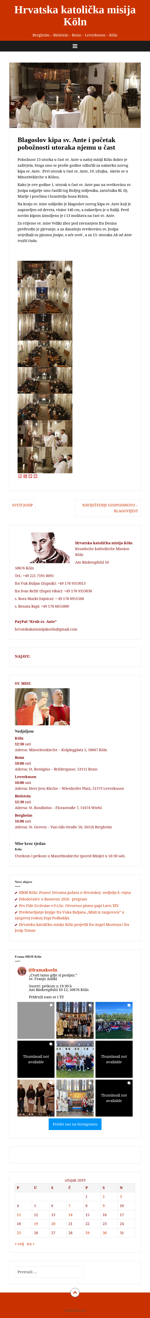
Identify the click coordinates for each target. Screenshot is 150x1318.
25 (19, 1232)
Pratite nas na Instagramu (75, 1124)
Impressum (59, 1302)
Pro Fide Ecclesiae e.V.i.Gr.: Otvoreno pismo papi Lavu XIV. (69, 905)
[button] (36, 1020)
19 (36, 1223)
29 (87, 1232)
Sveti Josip (22, 505)
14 (70, 1214)
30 (105, 1232)
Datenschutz (77, 1302)
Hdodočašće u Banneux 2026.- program (53, 899)
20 (53, 1223)
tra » (30, 1243)
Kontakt (93, 1302)
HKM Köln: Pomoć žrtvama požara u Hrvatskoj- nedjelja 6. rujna (75, 892)
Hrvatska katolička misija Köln (75, 16)
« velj (19, 1243)
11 (19, 1214)
